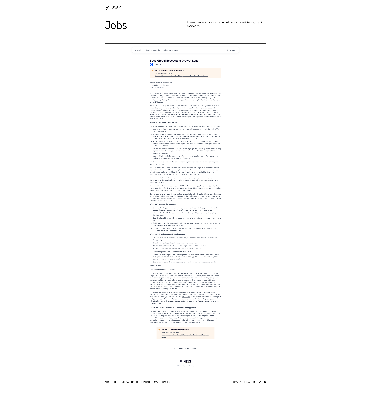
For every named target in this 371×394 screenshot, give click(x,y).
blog (116, 382)
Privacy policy (181, 365)
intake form (186, 297)
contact (237, 382)
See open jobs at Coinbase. (163, 73)
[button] (264, 7)
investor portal (149, 382)
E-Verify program (212, 286)
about (108, 382)
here (175, 318)
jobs (139, 50)
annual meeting (130, 382)
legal (247, 382)
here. (200, 322)
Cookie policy (190, 365)
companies (153, 50)
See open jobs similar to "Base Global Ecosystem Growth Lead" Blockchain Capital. (181, 76)
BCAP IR (166, 382)
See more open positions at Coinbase (185, 348)
